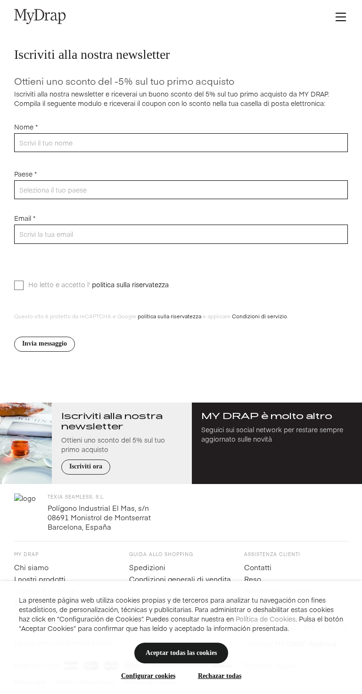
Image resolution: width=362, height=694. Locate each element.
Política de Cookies (266, 618)
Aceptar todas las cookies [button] (181, 652)
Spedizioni (147, 567)
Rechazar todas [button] (219, 675)
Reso (252, 579)
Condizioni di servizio (258, 316)
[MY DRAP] (40, 16)
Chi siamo (31, 567)
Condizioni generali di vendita (180, 579)
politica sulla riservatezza (130, 284)
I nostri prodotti (40, 579)
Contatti (258, 567)
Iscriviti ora (85, 466)
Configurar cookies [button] (148, 675)
